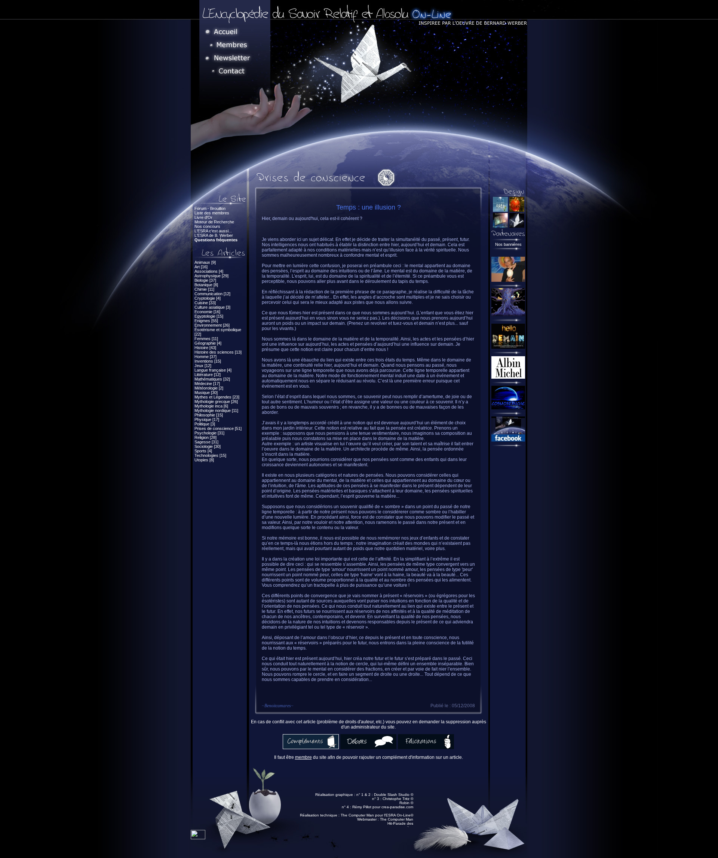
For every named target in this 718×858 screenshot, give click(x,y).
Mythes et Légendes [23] (216, 397)
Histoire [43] (205, 347)
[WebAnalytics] (198, 837)
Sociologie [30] (207, 446)
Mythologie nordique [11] (216, 410)
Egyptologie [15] (208, 316)
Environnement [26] (212, 325)
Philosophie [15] (208, 415)
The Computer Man (396, 819)
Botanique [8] (206, 285)
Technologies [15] (210, 455)
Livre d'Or (203, 217)
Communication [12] (212, 293)
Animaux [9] (205, 262)
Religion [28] (205, 437)
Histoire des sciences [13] (218, 352)
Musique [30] (206, 392)
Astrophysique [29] (211, 276)
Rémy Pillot (361, 807)
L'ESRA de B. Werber (213, 235)
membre (303, 757)
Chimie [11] (204, 289)
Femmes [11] (206, 338)
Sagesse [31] (206, 442)
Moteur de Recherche (214, 222)
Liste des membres (211, 213)
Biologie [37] (205, 280)
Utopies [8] (204, 460)
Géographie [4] (207, 343)
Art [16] (201, 267)
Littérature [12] (207, 374)
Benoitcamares (277, 705)
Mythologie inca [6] (211, 406)
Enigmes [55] (206, 320)
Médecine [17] (207, 383)
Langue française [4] (212, 370)
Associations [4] (208, 271)
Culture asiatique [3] (212, 307)
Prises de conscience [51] (218, 428)
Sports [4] (203, 451)
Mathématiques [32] (212, 379)
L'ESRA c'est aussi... (213, 231)
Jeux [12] (202, 365)
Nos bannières (508, 244)
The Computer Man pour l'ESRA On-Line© (377, 815)
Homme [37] (205, 356)
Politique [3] (204, 424)
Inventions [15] (207, 361)
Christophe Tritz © (398, 799)
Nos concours (207, 226)
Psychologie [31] (209, 433)
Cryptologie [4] (207, 298)
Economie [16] (207, 311)
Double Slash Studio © (393, 795)
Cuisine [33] (205, 302)
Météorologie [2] (208, 388)
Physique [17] (206, 419)
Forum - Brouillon (209, 208)
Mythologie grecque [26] (216, 401)
